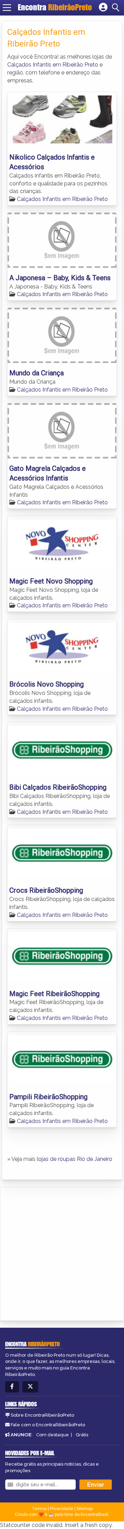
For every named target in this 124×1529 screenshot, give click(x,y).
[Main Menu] (7, 7)
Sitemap (84, 1508)
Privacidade (61, 1508)
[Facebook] (12, 1387)
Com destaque (52, 1434)
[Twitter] (30, 1387)
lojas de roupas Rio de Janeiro (74, 1159)
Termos (39, 1508)
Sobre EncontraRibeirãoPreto (42, 1415)
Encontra (55, 7)
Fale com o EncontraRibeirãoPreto (48, 1424)
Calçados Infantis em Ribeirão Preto (52, 64)
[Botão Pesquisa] (117, 7)
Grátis (82, 1434)
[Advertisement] (62, 1253)
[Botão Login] (103, 7)
